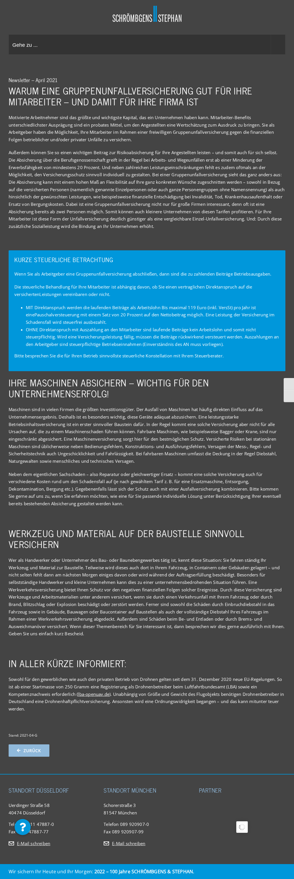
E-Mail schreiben (33, 843)
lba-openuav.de (93, 694)
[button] (23, 827)
